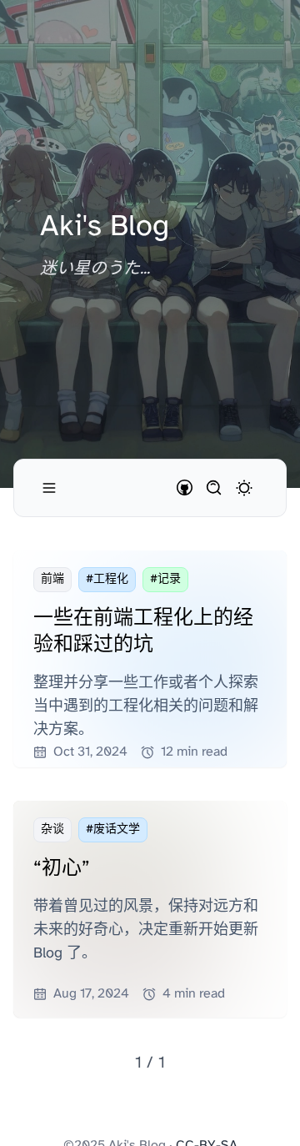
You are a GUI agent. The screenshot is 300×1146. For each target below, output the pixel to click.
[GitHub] (184, 487)
